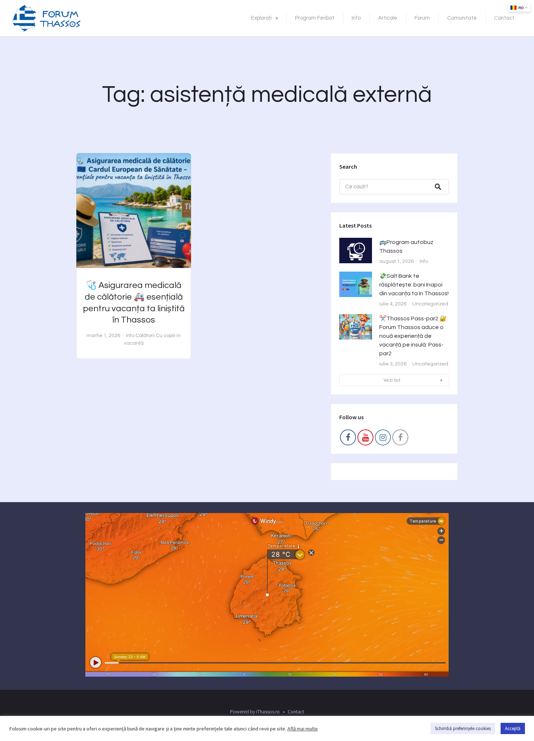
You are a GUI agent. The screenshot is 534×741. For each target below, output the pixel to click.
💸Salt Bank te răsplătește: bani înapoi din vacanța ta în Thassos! (414, 284)
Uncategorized (430, 304)
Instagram (383, 439)
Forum (422, 18)
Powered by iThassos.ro (255, 711)
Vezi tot (392, 380)
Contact (504, 18)
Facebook (348, 439)
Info (356, 18)
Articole (387, 18)
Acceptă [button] (513, 728)
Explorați (261, 18)
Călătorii (145, 335)
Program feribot (314, 18)
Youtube (365, 439)
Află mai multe (302, 728)
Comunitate (462, 18)
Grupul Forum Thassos (400, 439)
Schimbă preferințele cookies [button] (463, 728)
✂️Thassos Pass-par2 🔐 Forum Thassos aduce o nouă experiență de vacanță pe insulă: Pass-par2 (413, 336)
